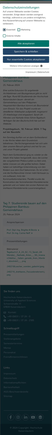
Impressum (31, 72)
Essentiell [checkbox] (10, 29)
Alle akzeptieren (26, 43)
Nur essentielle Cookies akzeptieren (26, 59)
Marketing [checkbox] (25, 29)
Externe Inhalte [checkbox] (13, 35)
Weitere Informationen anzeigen (25, 66)
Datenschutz (43, 72)
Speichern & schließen (26, 51)
